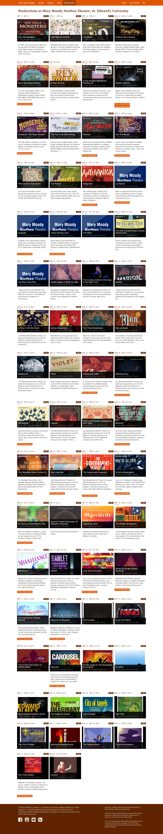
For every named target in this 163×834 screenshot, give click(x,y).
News (59, 3)
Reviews (41, 3)
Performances (69, 3)
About (124, 3)
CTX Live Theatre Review (25, 104)
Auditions (50, 3)
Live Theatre (26, 2)
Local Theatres (134, 3)
